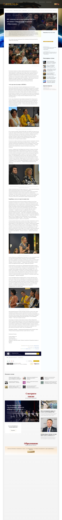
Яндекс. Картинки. (37, 347)
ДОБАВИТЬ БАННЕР (48, 41)
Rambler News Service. (36, 345)
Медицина (21, 6)
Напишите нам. (37, 348)
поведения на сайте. (28, 348)
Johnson (9, 15)
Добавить (30, 361)
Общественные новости (8, 10)
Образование (24, 10)
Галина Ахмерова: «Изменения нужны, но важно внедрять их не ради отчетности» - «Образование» (50, 52)
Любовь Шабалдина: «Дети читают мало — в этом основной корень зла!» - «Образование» (49, 48)
